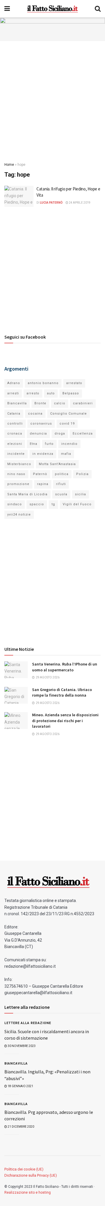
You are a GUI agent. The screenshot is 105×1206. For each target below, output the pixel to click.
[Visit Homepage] (52, 9)
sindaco (14, 504)
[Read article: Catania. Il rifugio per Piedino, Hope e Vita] (19, 196)
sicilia (80, 494)
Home (9, 165)
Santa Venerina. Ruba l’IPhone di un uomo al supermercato (64, 667)
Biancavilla (17, 403)
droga (60, 433)
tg (53, 504)
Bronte (40, 403)
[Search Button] (98, 9)
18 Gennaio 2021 (20, 1086)
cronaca (14, 433)
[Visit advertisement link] (52, 29)
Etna (33, 444)
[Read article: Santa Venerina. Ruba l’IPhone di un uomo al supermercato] (16, 669)
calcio (59, 403)
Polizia (82, 474)
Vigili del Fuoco (77, 504)
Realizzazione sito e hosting (27, 1192)
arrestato (74, 383)
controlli (15, 423)
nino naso (16, 474)
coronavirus (41, 423)
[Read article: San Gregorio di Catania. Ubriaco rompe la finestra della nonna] (16, 695)
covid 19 (67, 423)
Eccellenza (83, 433)
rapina (42, 484)
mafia (66, 454)
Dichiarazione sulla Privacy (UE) (30, 1175)
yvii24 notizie (19, 514)
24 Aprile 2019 (79, 202)
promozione (18, 484)
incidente (16, 454)
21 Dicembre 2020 (20, 1126)
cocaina (35, 413)
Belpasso (70, 393)
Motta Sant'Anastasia (57, 464)
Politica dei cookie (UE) (23, 1169)
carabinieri (83, 403)
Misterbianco (19, 464)
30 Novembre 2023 (21, 1046)
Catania (13, 413)
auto (51, 393)
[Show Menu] (7, 9)
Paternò (40, 474)
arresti (13, 393)
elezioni (14, 444)
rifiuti (61, 484)
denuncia (38, 433)
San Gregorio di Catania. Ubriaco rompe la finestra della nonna (62, 692)
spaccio (36, 504)
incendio (69, 444)
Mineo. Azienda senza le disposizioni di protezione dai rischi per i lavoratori (65, 720)
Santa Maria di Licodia (27, 494)
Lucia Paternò (51, 202)
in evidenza (42, 454)
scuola (61, 494)
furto (49, 444)
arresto (33, 393)
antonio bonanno (43, 383)
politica (62, 474)
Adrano (13, 383)
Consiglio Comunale (68, 413)
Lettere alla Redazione (27, 1023)
